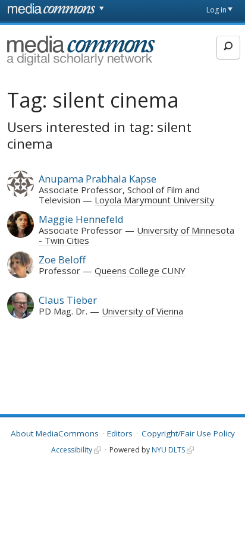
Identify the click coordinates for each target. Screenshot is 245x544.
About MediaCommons (55, 433)
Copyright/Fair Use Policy (188, 433)
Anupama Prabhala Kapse (97, 178)
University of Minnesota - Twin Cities (136, 235)
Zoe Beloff (62, 259)
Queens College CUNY (140, 270)
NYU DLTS (168, 450)
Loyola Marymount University (155, 200)
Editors (120, 433)
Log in (216, 10)
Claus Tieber (68, 300)
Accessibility (71, 450)
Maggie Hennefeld (81, 219)
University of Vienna (142, 311)
